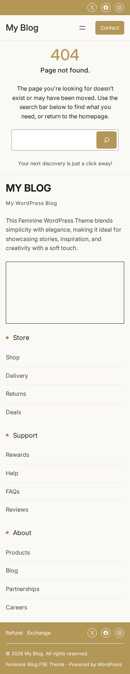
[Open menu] (82, 27)
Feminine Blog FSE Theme (35, 664)
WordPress (110, 664)
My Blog (22, 27)
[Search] (106, 140)
